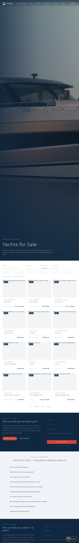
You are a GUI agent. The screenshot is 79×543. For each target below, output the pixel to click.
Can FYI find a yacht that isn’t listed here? (39, 506)
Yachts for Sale (21, 3)
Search (4, 265)
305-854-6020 (10, 438)
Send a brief (24, 438)
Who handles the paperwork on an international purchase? (39, 501)
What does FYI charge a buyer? (39, 511)
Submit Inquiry (61, 442)
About (63, 3)
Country (55, 265)
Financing (47, 3)
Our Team (55, 3)
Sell (31, 3)
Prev (30, 406)
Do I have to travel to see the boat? (39, 496)
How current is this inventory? (39, 467)
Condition (43, 265)
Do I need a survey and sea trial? (39, 477)
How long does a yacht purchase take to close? (39, 482)
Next (48, 406)
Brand (29, 265)
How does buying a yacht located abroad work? (39, 491)
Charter (38, 3)
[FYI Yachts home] (7, 3)
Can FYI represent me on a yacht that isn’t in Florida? (39, 487)
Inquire (73, 3)
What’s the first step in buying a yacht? (39, 472)
